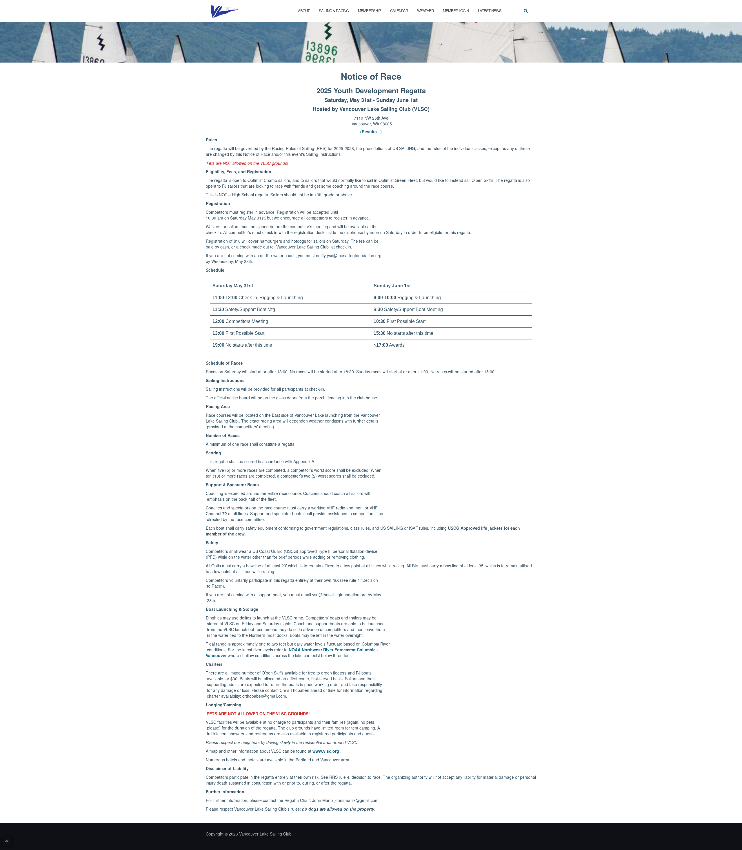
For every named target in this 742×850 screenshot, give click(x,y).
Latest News (489, 10)
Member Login (456, 10)
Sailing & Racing (334, 10)
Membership (369, 10)
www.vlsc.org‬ (326, 751)
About (304, 10)
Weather (425, 10)
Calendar (399, 10)
